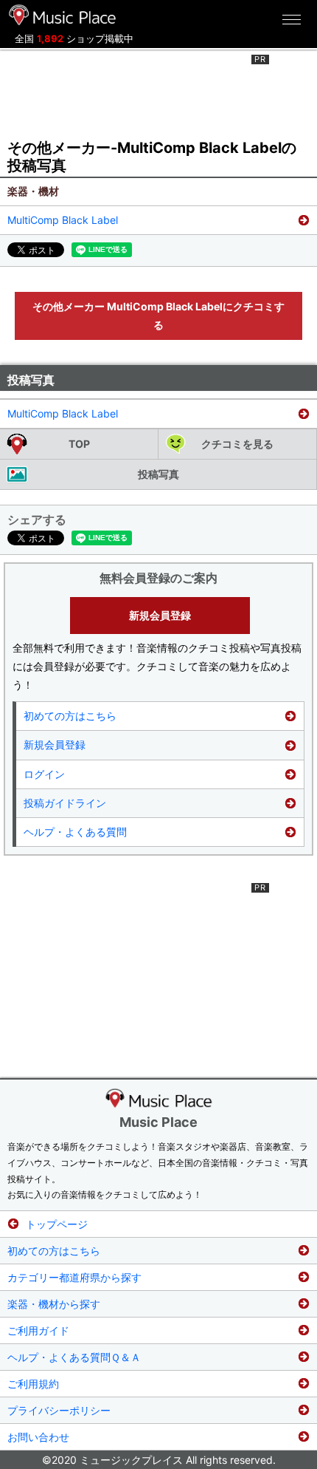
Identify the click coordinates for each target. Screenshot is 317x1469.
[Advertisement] (158, 92)
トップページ (57, 1224)
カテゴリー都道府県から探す (74, 1277)
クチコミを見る (237, 443)
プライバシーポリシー (59, 1410)
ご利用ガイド (38, 1330)
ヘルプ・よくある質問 (75, 831)
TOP (79, 443)
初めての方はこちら (70, 715)
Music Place (158, 1122)
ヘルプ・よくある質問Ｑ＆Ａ (74, 1357)
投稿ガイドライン (65, 803)
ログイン (44, 774)
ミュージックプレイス (62, 15)
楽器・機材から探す (53, 1304)
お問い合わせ (38, 1437)
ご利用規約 (33, 1383)
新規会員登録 (160, 615)
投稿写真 (158, 474)
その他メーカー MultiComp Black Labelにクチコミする (158, 315)
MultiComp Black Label (62, 220)
